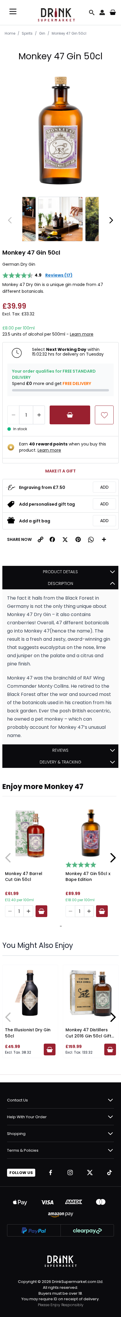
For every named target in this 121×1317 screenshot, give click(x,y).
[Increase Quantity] (39, 415)
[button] (52, 539)
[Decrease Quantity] (13, 415)
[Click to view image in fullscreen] (60, 131)
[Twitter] (89, 1172)
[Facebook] (50, 1172)
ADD (104, 487)
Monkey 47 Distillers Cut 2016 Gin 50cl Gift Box (88, 1036)
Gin (42, 33)
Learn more (81, 334)
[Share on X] (65, 539)
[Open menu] (13, 11)
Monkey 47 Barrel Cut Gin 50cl (23, 876)
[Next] (111, 220)
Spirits (27, 33)
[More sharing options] (104, 539)
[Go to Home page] (56, 12)
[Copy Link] (40, 539)
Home (10, 33)
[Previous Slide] (8, 858)
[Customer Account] (102, 12)
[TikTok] (109, 1172)
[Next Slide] (113, 858)
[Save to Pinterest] (78, 539)
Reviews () (59, 275)
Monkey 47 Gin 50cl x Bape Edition (87, 876)
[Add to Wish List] (104, 415)
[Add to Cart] (70, 415)
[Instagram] (70, 1172)
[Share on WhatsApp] (91, 539)
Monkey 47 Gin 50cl (69, 33)
